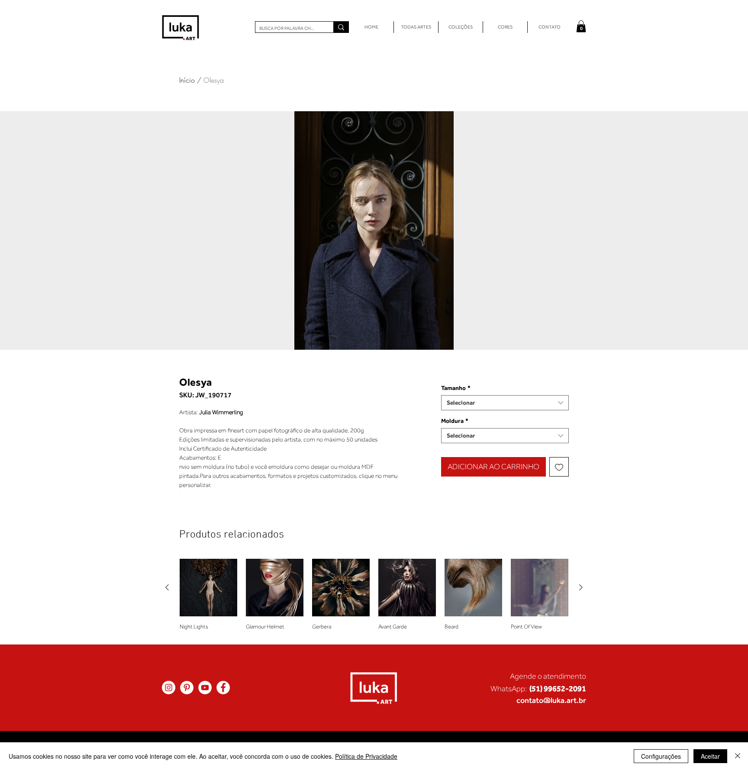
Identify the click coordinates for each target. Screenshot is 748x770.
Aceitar (710, 756)
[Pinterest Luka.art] (186, 687)
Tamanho (456, 387)
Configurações (661, 756)
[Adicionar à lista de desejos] (559, 467)
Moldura (454, 420)
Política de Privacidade (366, 756)
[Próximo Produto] (581, 587)
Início (187, 80)
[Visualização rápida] (208, 587)
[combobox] (505, 402)
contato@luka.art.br (551, 700)
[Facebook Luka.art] (223, 687)
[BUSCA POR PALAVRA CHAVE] (340, 27)
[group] (374, 598)
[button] (581, 26)
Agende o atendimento (548, 676)
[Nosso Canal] (205, 687)
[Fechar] (737, 756)
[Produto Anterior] (167, 587)
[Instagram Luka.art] (168, 687)
